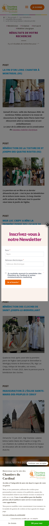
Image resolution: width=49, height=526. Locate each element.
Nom (7, 250)
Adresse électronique (14, 260)
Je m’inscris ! (13, 282)
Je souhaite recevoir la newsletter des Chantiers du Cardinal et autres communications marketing (24, 275)
